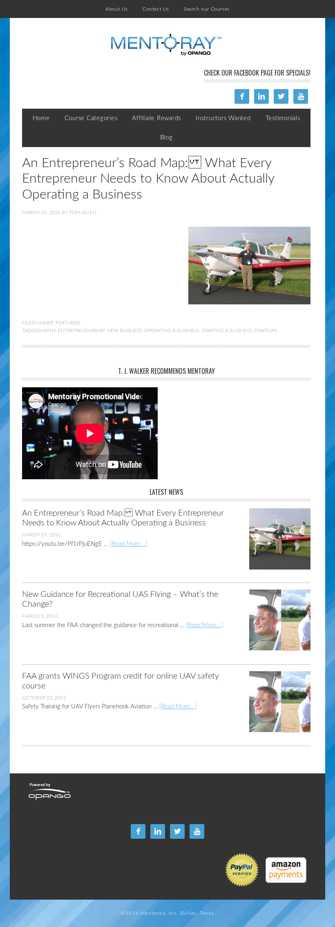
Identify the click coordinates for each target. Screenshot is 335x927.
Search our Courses (207, 9)
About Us (116, 9)
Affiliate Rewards (156, 118)
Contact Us (156, 9)
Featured (68, 322)
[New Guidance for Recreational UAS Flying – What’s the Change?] (274, 627)
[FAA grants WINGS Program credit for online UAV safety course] (274, 708)
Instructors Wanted (223, 118)
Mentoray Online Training (166, 45)
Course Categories (91, 118)
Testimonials (283, 118)
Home (41, 118)
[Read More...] (128, 544)
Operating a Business (171, 330)
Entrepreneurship (81, 330)
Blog (166, 137)
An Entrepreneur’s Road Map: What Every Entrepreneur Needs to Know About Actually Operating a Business (148, 178)
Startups (265, 330)
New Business (124, 330)
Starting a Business (226, 330)
